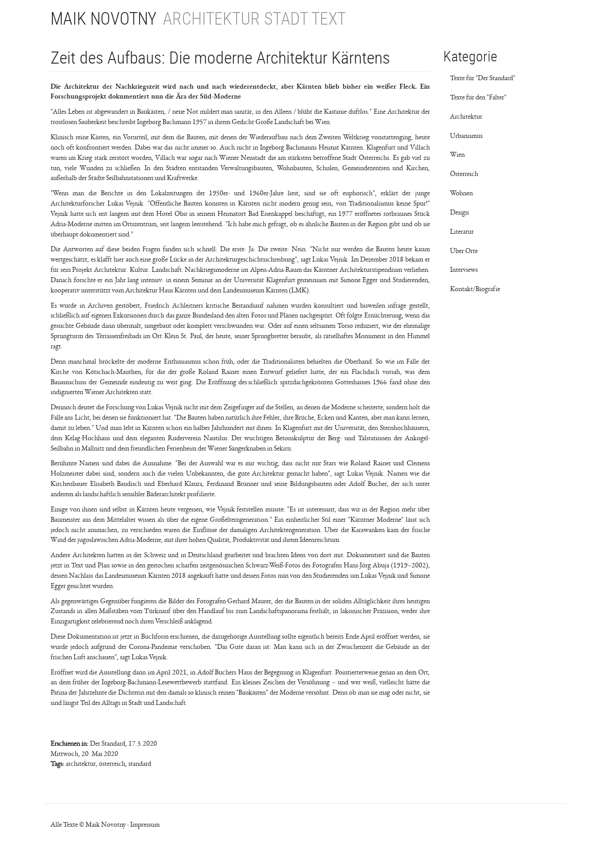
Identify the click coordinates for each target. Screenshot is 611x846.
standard (139, 763)
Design (459, 212)
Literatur (462, 231)
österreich (112, 763)
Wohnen (461, 193)
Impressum (145, 824)
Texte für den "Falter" (478, 97)
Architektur (466, 116)
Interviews (464, 269)
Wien (457, 154)
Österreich (464, 173)
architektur (81, 763)
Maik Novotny (104, 19)
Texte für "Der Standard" (482, 78)
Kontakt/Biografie (475, 288)
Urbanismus (466, 135)
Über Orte (464, 250)
